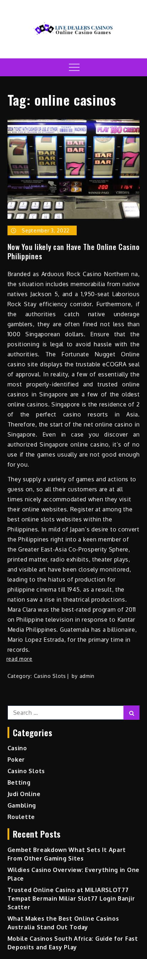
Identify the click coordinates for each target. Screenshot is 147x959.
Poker (16, 759)
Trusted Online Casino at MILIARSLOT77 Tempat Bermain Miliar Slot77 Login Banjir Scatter (71, 898)
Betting (19, 782)
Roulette (21, 816)
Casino (17, 748)
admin (87, 676)
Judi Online (24, 793)
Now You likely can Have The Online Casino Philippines (73, 251)
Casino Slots (50, 676)
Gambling (21, 805)
